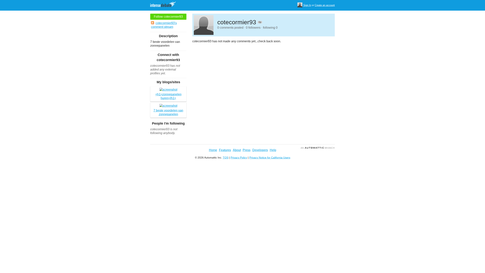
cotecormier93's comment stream (164, 24)
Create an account (325, 5)
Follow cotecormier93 (168, 16)
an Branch (318, 148)
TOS (225, 157)
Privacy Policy (239, 157)
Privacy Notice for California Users (269, 157)
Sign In (307, 5)
